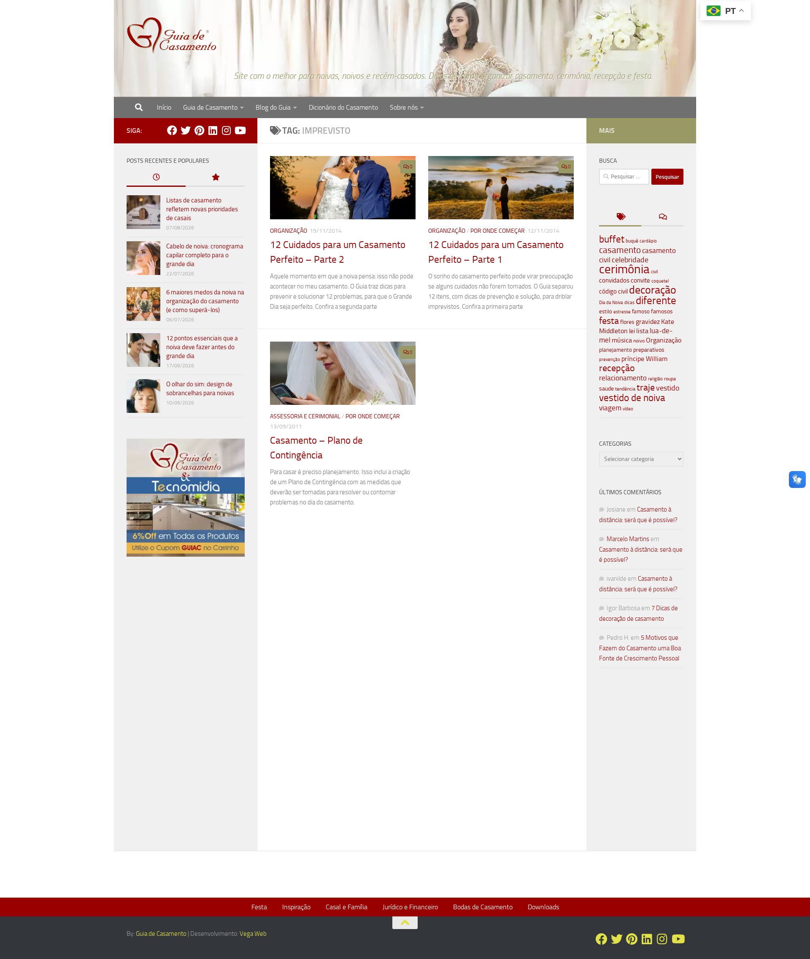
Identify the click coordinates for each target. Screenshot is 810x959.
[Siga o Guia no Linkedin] (213, 130)
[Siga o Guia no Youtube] (240, 130)
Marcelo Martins (628, 539)
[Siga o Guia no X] (186, 130)
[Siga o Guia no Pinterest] (199, 130)
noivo (639, 341)
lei (632, 331)
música (622, 340)
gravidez (648, 322)
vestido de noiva (632, 398)
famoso (641, 311)
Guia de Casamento (210, 107)
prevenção (609, 359)
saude (606, 388)
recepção (617, 368)
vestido (668, 388)
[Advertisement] (186, 707)
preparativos (648, 349)
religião (655, 379)
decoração (652, 289)
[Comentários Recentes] (662, 217)
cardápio (648, 241)
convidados (614, 280)
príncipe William (644, 359)
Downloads (543, 907)
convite (640, 280)
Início (164, 107)
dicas (629, 302)
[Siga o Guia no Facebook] (172, 130)
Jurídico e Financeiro (410, 907)
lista (642, 331)
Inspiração (296, 907)
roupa (670, 379)
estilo (605, 311)
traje (646, 387)
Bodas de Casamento (483, 907)
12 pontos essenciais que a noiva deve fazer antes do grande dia (202, 347)
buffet (611, 239)
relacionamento (623, 378)
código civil (613, 291)
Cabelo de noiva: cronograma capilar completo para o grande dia (204, 255)
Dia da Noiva (611, 302)
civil (654, 272)
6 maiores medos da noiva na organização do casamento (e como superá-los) (205, 301)
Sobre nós (404, 107)
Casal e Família (346, 907)
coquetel (660, 281)
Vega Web (253, 933)
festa (609, 320)
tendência (625, 389)
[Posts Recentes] (156, 178)
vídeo (628, 409)
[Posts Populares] (215, 178)
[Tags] (620, 217)
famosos (662, 311)
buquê (632, 241)
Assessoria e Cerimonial (305, 416)
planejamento (615, 349)
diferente (656, 300)
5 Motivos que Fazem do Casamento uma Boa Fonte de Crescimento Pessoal (640, 648)
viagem (610, 408)
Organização (288, 230)
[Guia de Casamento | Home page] (172, 36)
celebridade (630, 259)
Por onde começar (497, 230)
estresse (622, 312)
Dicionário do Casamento (343, 107)
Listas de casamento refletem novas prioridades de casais (202, 209)
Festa (259, 907)
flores (627, 322)
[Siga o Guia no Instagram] (226, 130)
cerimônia (624, 269)
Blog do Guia (273, 107)
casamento (620, 250)
